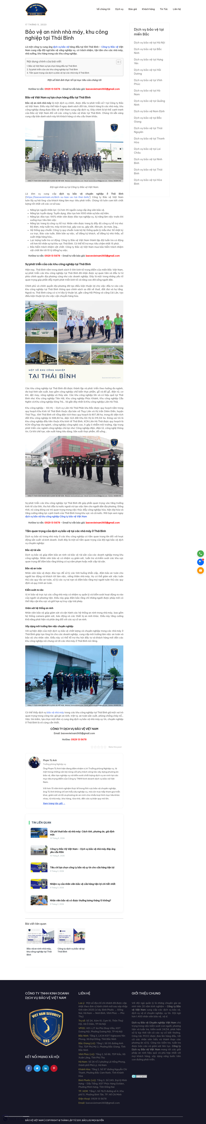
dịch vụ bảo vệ (61, 46)
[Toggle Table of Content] (117, 62)
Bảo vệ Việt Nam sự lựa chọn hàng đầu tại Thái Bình (52, 66)
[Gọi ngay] (200, 553)
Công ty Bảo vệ (109, 46)
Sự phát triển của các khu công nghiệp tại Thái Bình (53, 69)
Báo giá (133, 9)
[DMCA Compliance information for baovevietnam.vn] (139, 1076)
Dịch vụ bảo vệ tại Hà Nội (149, 42)
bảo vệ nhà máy (55, 712)
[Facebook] (28, 1068)
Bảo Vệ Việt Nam (34, 1120)
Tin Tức (164, 9)
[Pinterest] (53, 1068)
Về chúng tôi (103, 9)
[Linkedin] (45, 1068)
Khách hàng (148, 9)
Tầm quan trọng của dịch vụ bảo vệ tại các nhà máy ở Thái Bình (59, 73)
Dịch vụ (119, 9)
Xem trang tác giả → (54, 803)
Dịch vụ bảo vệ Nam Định (149, 111)
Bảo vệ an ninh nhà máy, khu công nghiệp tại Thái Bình (39, 951)
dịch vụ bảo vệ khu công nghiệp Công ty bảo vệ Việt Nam (56, 516)
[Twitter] (37, 1068)
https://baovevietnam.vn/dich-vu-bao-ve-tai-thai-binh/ (58, 197)
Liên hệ (177, 9)
